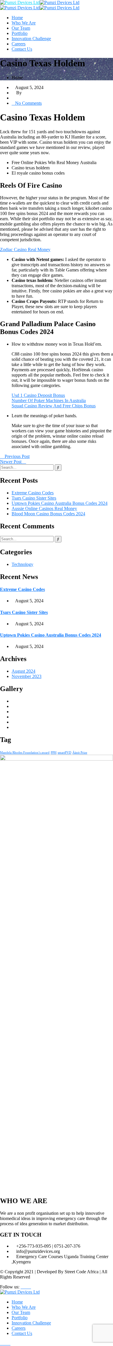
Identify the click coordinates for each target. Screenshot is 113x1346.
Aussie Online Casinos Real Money (44, 508)
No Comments (28, 103)
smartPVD (64, 752)
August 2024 (23, 671)
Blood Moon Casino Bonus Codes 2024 (48, 513)
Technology (22, 564)
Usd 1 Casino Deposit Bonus (38, 395)
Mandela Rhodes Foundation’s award (25, 752)
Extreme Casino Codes (33, 492)
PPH (54, 752)
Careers (18, 43)
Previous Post (16, 456)
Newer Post (11, 461)
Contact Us (22, 49)
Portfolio (20, 33)
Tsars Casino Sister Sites (34, 498)
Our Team (21, 28)
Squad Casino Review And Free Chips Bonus (54, 405)
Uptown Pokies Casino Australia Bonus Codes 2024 (59, 503)
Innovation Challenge (31, 38)
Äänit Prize (79, 752)
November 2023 (26, 676)
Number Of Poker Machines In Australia (49, 400)
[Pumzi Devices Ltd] (20, 2)
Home (17, 17)
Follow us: (9, 1286)
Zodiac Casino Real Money (25, 249)
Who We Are (24, 22)
